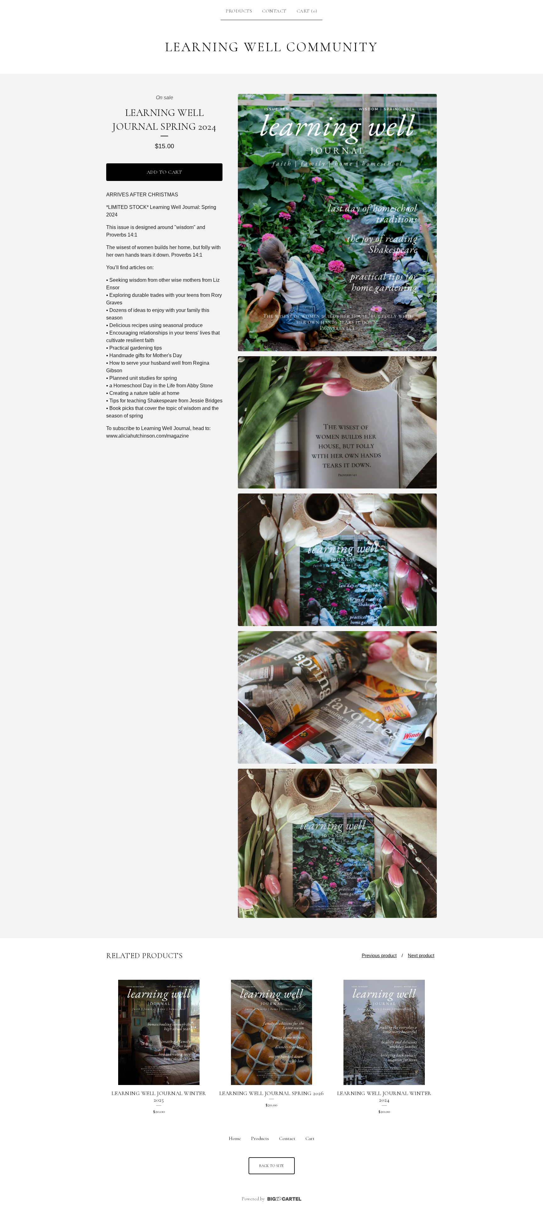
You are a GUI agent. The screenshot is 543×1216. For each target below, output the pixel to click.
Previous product (379, 955)
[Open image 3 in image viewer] (337, 559)
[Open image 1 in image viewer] (337, 222)
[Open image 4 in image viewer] (337, 697)
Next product (421, 955)
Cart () (307, 11)
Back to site (271, 1166)
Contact (274, 11)
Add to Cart (164, 172)
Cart (310, 1138)
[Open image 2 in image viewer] (337, 422)
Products (239, 11)
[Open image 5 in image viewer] (337, 843)
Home (235, 1138)
